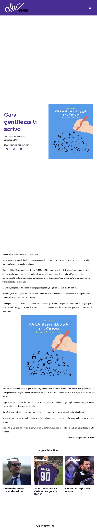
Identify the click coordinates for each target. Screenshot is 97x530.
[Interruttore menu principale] (90, 8)
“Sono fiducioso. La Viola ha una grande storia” (45, 491)
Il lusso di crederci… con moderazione (14, 490)
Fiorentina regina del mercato (77, 490)
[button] (7, 149)
